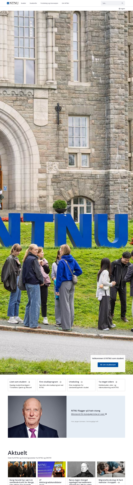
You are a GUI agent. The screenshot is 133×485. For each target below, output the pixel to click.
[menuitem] (24, 3)
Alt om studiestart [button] (108, 364)
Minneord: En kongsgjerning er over (88, 414)
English (123, 9)
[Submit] (123, 3)
